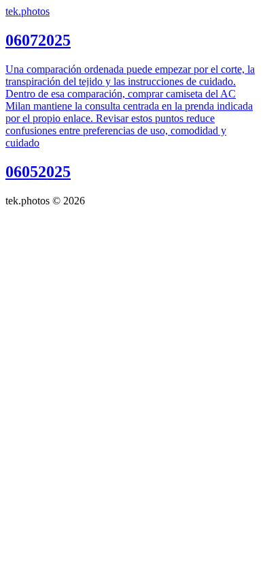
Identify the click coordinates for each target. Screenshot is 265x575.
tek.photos (27, 11)
